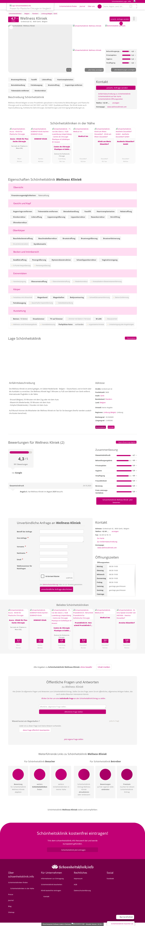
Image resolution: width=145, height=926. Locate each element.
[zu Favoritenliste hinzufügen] (11, 27)
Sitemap (11, 912)
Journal (82, 6)
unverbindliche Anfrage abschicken (56, 589)
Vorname (20, 547)
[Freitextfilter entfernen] (130, 6)
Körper (16, 289)
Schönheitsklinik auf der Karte (109, 96)
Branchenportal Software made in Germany (56, 924)
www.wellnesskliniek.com (117, 107)
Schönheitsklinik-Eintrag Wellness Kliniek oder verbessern (83, 789)
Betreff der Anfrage (24, 532)
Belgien (103, 402)
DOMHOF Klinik (40, 139)
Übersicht (18, 187)
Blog (9, 906)
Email (19, 559)
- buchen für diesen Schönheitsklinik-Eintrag (126, 788)
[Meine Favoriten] (99, 6)
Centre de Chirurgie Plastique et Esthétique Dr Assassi (62, 148)
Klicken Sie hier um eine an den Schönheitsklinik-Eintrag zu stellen (73, 698)
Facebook (110, 878)
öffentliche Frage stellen (73, 712)
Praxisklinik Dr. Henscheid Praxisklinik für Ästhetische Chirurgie (83, 624)
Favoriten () (122, 924)
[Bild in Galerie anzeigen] (88, 36)
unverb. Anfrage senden (120, 19)
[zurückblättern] (13, 49)
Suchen (135, 6)
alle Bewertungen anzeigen (124, 70)
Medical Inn (83, 136)
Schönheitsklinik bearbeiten (51, 884)
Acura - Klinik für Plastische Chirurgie (19, 140)
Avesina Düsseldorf (127, 623)
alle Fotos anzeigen (95, 70)
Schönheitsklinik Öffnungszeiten (110, 99)
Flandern (108, 399)
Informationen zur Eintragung (52, 878)
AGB (75, 884)
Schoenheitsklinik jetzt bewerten (117, 501)
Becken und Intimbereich (26, 251)
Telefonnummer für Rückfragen (24, 567)
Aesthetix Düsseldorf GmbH (125, 142)
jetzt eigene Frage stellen (73, 739)
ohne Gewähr (86, 667)
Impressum (78, 878)
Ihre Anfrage (22, 538)
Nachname (21, 553)
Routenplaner (131, 338)
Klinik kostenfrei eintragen (51, 890)
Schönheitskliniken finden (18, 882)
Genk (102, 396)
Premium (132, 125)
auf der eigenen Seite (105, 786)
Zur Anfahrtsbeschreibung (107, 542)
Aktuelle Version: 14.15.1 (94, 924)
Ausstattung (19, 310)
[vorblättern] (66, 49)
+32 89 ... (106, 103)
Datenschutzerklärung (50, 584)
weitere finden (39, 786)
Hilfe (129, 1)
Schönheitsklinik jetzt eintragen (73, 850)
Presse (10, 894)
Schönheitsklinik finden (68, 6)
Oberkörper (18, 230)
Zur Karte (100, 538)
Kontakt (111, 427)
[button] (40, 49)
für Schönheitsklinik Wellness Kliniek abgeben (18, 788)
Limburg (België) (110, 412)
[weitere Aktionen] (134, 19)
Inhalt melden (104, 667)
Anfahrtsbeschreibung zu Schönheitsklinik (114, 94)
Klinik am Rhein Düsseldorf (104, 142)
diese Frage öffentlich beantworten (36, 730)
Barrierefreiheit (126, 917)
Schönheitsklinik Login (119, 1)
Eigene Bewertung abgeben (127, 442)
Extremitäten (20, 273)
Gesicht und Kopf (22, 203)
